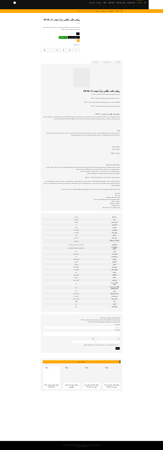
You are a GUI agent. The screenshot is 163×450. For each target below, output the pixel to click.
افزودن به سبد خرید (73, 37)
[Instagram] (77, 428)
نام (119, 338)
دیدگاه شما (117, 329)
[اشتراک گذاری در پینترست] (69, 50)
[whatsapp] (82, 428)
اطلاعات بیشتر (68, 382)
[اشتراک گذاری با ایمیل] (44, 50)
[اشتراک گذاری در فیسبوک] (76, 50)
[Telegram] (85, 428)
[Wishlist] (7, 2)
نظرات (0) (95, 62)
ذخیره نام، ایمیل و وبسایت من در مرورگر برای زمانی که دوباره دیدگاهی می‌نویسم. (101, 344)
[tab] (117, 62)
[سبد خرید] (3, 2)
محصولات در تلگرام (115, 201)
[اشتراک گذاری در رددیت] (63, 50)
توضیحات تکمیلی (106, 62)
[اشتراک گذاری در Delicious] (57, 50)
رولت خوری (76, 44)
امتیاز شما (117, 324)
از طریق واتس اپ (52, 183)
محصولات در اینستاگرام (115, 203)
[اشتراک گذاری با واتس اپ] (50, 50)
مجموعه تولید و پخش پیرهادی (113, 164)
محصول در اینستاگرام (115, 153)
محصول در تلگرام (116, 149)
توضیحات (118, 62)
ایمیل (92, 338)
